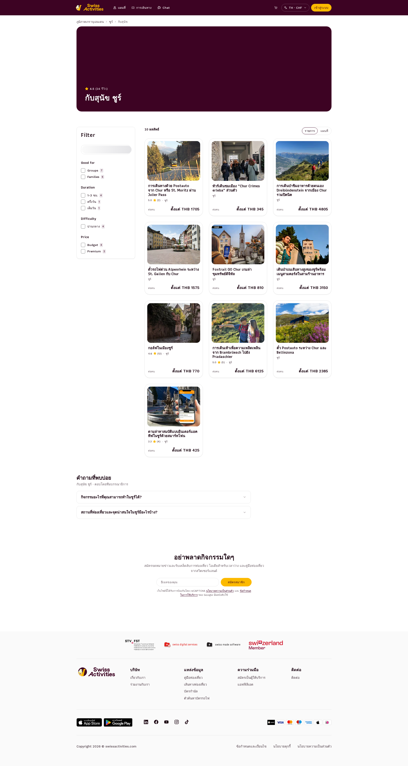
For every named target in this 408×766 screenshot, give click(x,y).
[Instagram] (176, 722)
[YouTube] (166, 722)
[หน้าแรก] (91, 7)
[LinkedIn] (146, 722)
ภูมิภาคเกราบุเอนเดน (90, 21)
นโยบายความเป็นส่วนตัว (220, 590)
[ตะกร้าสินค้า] (276, 7)
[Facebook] (156, 722)
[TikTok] (186, 722)
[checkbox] (83, 170)
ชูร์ (111, 21)
